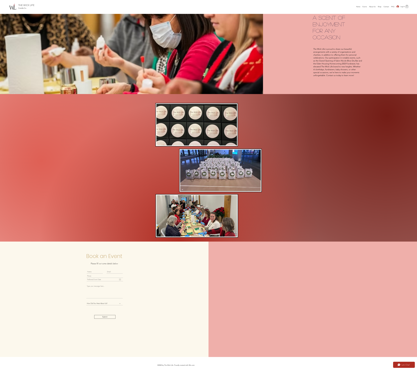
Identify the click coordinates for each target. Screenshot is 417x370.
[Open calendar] (120, 279)
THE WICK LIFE (26, 5)
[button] (407, 6)
